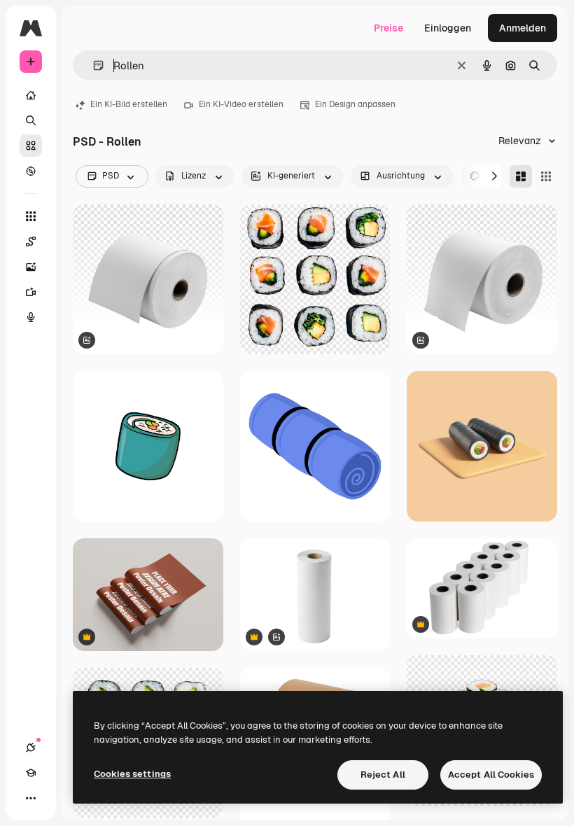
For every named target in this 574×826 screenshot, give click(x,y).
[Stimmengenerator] (31, 317)
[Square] (546, 176)
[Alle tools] (31, 216)
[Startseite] (31, 95)
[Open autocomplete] (93, 65)
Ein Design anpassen (355, 104)
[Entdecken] (31, 171)
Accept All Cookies (491, 774)
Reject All (382, 774)
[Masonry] (521, 176)
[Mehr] (31, 798)
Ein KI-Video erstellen (241, 104)
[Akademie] (31, 773)
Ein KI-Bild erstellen (128, 104)
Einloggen (447, 28)
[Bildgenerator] (31, 266)
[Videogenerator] (31, 292)
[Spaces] (31, 241)
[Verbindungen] (31, 747)
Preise (388, 28)
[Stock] (31, 145)
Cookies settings (132, 774)
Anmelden (522, 28)
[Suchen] (31, 120)
